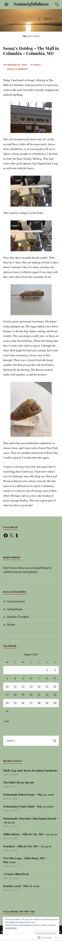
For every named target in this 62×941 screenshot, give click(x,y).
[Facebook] (5, 535)
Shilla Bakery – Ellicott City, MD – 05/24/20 (30, 834)
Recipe (11, 624)
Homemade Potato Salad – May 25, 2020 (28, 806)
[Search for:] (31, 741)
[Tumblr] (16, 535)
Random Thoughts (18, 616)
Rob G (37, 65)
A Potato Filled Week (16, 874)
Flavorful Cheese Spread (18, 782)
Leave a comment (17, 69)
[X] (11, 535)
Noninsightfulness (31, 4)
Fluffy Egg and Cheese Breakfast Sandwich (30, 770)
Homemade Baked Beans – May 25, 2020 (28, 794)
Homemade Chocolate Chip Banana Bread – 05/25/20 (30, 820)
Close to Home (16, 601)
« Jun (6, 721)
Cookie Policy (11, 928)
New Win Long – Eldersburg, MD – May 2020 (25, 860)
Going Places (15, 609)
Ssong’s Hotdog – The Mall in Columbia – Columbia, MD (31, 50)
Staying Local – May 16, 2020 (21, 886)
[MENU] (6, 4)
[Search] (54, 4)
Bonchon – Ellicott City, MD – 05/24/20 (27, 846)
